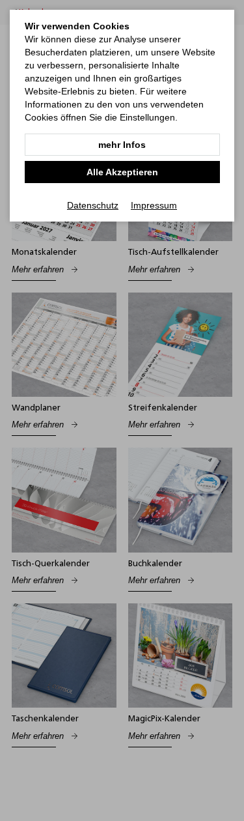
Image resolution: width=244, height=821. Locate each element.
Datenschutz (92, 205)
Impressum (154, 205)
